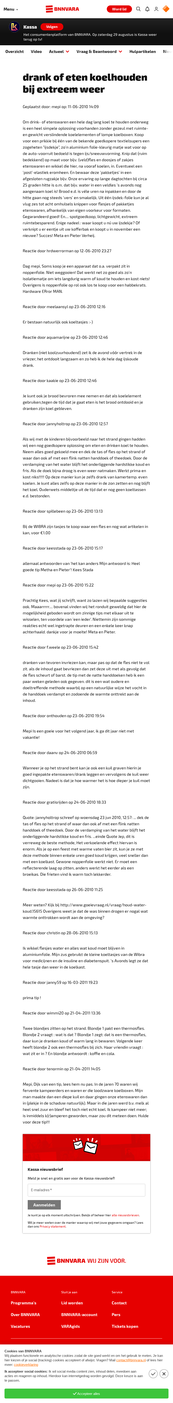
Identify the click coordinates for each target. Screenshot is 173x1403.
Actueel (56, 51)
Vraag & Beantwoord (97, 51)
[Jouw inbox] (147, 9)
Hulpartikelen (143, 51)
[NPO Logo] (166, 9)
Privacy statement (53, 1226)
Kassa (30, 27)
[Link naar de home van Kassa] (14, 26)
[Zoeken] (138, 9)
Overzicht (14, 51)
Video (36, 51)
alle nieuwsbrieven (125, 1215)
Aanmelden (44, 1204)
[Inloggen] (156, 9)
